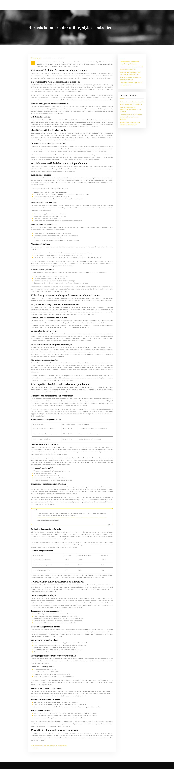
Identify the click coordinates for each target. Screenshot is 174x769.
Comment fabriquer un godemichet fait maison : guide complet (130, 109)
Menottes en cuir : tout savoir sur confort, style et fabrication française (131, 117)
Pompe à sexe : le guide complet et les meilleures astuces (50, 747)
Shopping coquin (37, 58)
